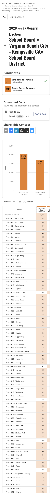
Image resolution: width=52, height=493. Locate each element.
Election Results (29, 3)
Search (30, 6)
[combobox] (28, 17)
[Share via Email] (6, 130)
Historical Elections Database (15, 6)
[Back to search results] (5, 45)
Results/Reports (15, 3)
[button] (19, 116)
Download (40, 114)
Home (4, 3)
